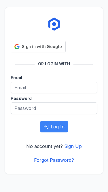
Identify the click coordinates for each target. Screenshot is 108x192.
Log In (58, 127)
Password (21, 98)
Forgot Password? (54, 160)
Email (16, 77)
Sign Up (73, 146)
